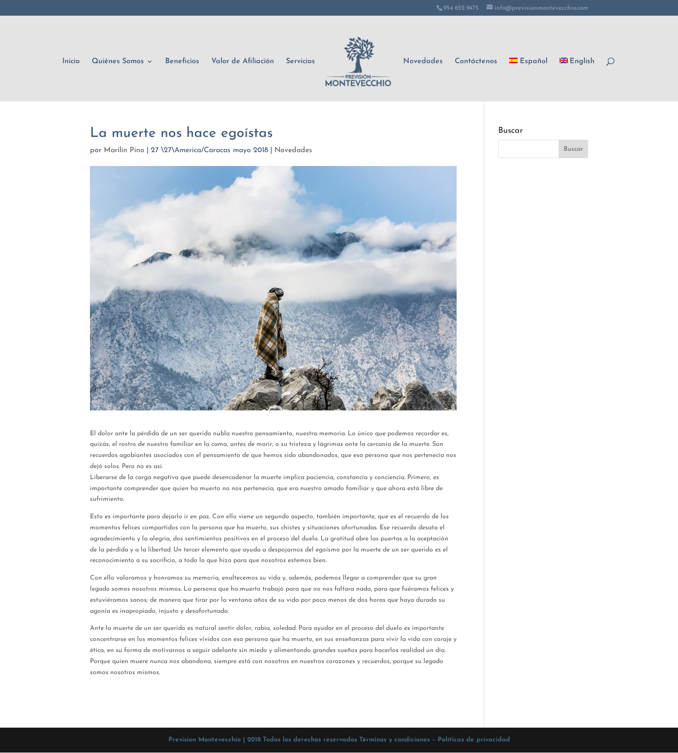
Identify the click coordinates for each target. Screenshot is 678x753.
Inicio (71, 61)
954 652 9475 (461, 8)
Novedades (423, 61)
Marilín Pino (124, 150)
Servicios (300, 61)
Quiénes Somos (118, 61)
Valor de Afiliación (242, 61)
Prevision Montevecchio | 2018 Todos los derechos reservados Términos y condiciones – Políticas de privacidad (339, 739)
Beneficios (182, 61)
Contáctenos (476, 61)
